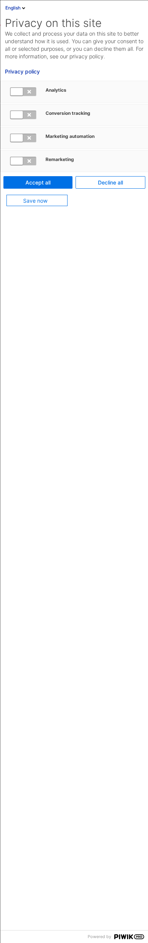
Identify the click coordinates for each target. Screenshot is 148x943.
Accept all (37, 182)
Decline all (110, 182)
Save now (35, 200)
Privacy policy (22, 72)
